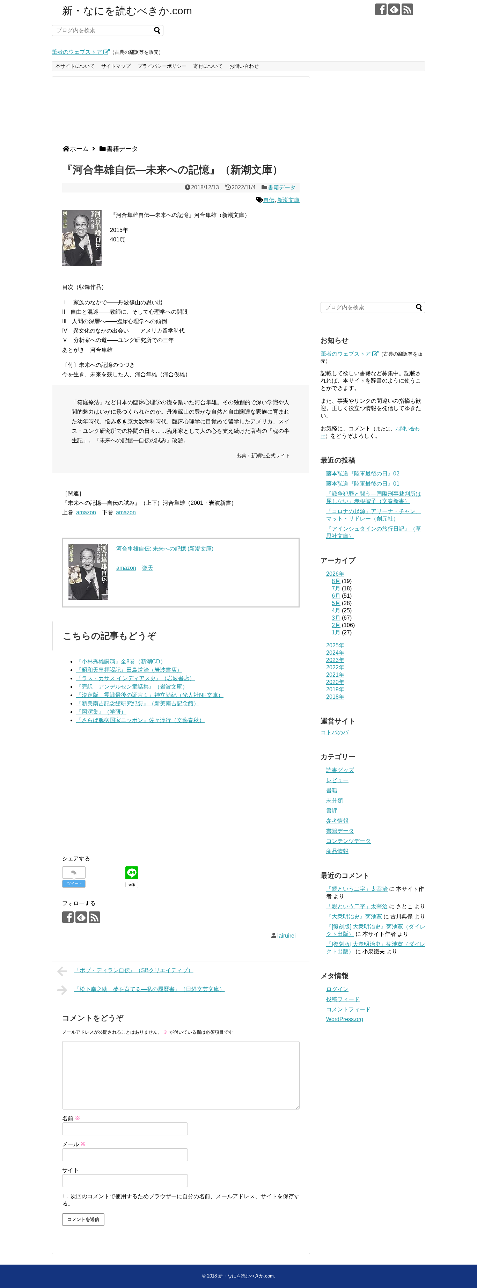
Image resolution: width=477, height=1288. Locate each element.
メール (74, 1144)
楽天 (147, 568)
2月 (336, 625)
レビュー (337, 780)
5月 (336, 603)
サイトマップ (116, 66)
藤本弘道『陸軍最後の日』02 (362, 473)
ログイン (337, 989)
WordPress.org (344, 1019)
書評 (331, 811)
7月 (336, 588)
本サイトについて (75, 66)
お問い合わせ (244, 66)
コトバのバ (334, 732)
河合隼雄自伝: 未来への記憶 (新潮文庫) (164, 549)
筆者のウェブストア (77, 52)
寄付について (208, 66)
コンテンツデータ (348, 841)
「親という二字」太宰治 (357, 889)
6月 (336, 596)
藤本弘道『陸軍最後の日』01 (362, 484)
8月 (336, 581)
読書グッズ (340, 770)
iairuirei (286, 936)
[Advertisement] (179, 113)
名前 (71, 1118)
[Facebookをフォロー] (381, 9)
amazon (86, 512)
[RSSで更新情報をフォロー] (407, 9)
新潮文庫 (288, 200)
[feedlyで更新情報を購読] (394, 9)
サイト (70, 1170)
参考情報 (337, 821)
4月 (336, 610)
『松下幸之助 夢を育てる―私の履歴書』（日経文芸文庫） (149, 989)
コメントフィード (348, 1009)
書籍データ (282, 187)
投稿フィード (343, 999)
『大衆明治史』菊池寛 (354, 916)
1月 (336, 632)
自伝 (268, 200)
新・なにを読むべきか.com (127, 10)
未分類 (334, 800)
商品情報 (337, 851)
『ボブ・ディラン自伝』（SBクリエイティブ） (133, 970)
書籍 (331, 790)
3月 (336, 618)
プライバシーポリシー (162, 66)
